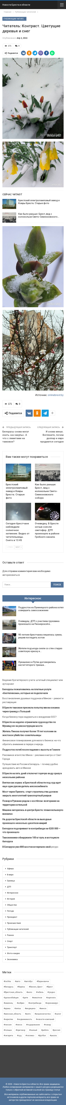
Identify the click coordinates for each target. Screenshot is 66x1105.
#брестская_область (13, 992)
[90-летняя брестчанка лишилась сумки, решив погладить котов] (9, 638)
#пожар (47, 1025)
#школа (53, 1035)
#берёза (21, 987)
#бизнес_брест (35, 987)
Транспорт (12, 947)
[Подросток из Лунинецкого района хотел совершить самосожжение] (9, 611)
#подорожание (33, 1025)
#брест (49, 987)
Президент (12, 917)
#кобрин (20, 1003)
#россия (56, 1030)
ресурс (30, 847)
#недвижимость (24, 1019)
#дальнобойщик (11, 998)
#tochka (7, 981)
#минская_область (12, 1014)
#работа (45, 1030)
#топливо (29, 1035)
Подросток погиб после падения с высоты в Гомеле (31, 749)
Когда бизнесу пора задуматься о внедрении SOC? (29, 717)
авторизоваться (11, 575)
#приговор (20, 1030)
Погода (10, 911)
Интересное (12, 893)
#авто (17, 981)
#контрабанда (34, 1003)
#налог (58, 1014)
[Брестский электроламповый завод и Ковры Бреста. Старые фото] (9, 204)
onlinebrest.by (56, 395)
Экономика (12, 959)
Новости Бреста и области (16, 5)
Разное (10, 935)
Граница (11, 881)
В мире (10, 875)
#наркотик (8, 1019)
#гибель (39, 992)
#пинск (19, 1025)
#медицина (30, 1008)
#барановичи (43, 981)
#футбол (42, 1035)
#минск (42, 1008)
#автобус (28, 981)
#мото (28, 1014)
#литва (17, 1008)
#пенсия (8, 1025)
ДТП (9, 887)
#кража (7, 1008)
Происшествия (14, 923)
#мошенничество (43, 1014)
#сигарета (8, 1035)
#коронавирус (51, 1003)
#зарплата (51, 998)
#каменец (8, 1003)
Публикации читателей (15, 19)
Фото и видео (13, 953)
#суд (19, 1035)
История (11, 899)
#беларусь (8, 987)
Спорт (10, 941)
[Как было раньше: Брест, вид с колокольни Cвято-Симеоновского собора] (9, 217)
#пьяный (33, 1030)
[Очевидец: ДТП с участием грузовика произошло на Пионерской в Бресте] (9, 625)
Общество (12, 905)
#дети (25, 998)
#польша (8, 1030)
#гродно (51, 992)
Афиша (10, 869)
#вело (29, 992)
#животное (37, 998)
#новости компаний (45, 1019)
